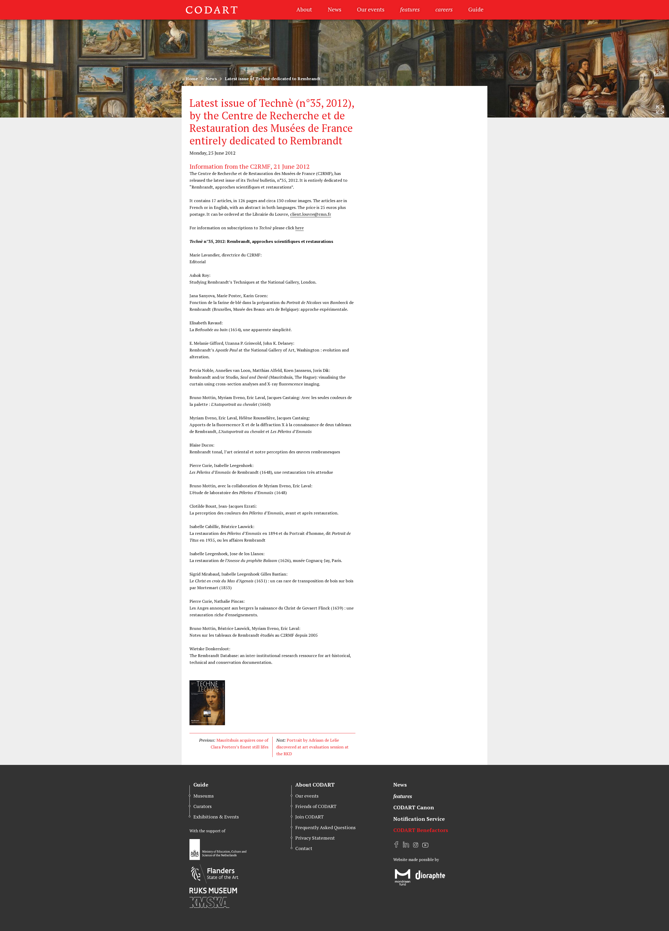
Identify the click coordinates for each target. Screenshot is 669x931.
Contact (303, 848)
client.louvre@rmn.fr (310, 214)
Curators (202, 806)
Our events (370, 9)
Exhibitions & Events (216, 816)
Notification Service (419, 818)
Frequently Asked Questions (325, 827)
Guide (475, 9)
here (299, 228)
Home (192, 78)
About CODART (315, 784)
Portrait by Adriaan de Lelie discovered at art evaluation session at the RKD (312, 747)
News (334, 9)
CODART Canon (413, 807)
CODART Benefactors (420, 830)
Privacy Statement (315, 838)
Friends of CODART (316, 806)
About (304, 9)
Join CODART (309, 816)
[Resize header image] (660, 109)
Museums (203, 796)
